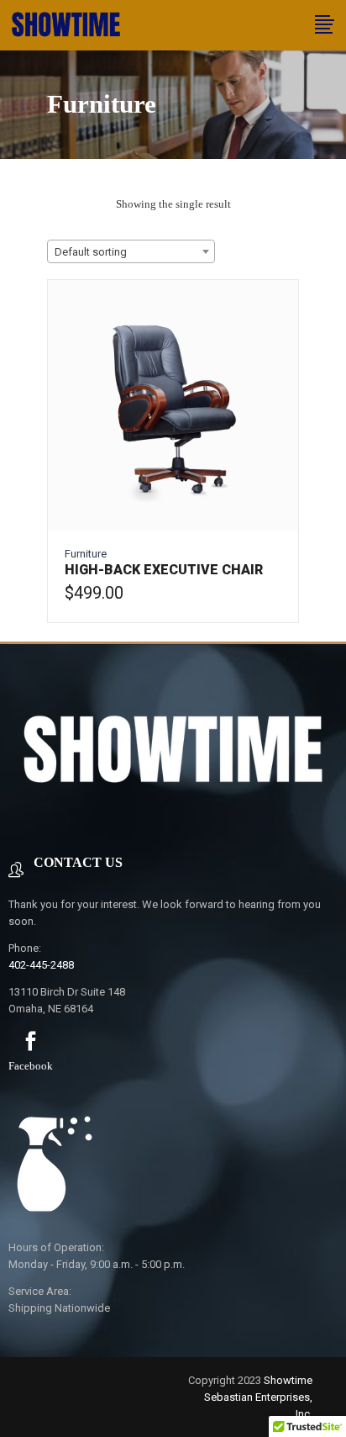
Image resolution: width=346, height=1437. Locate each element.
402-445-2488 (41, 965)
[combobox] (131, 251)
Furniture (86, 553)
